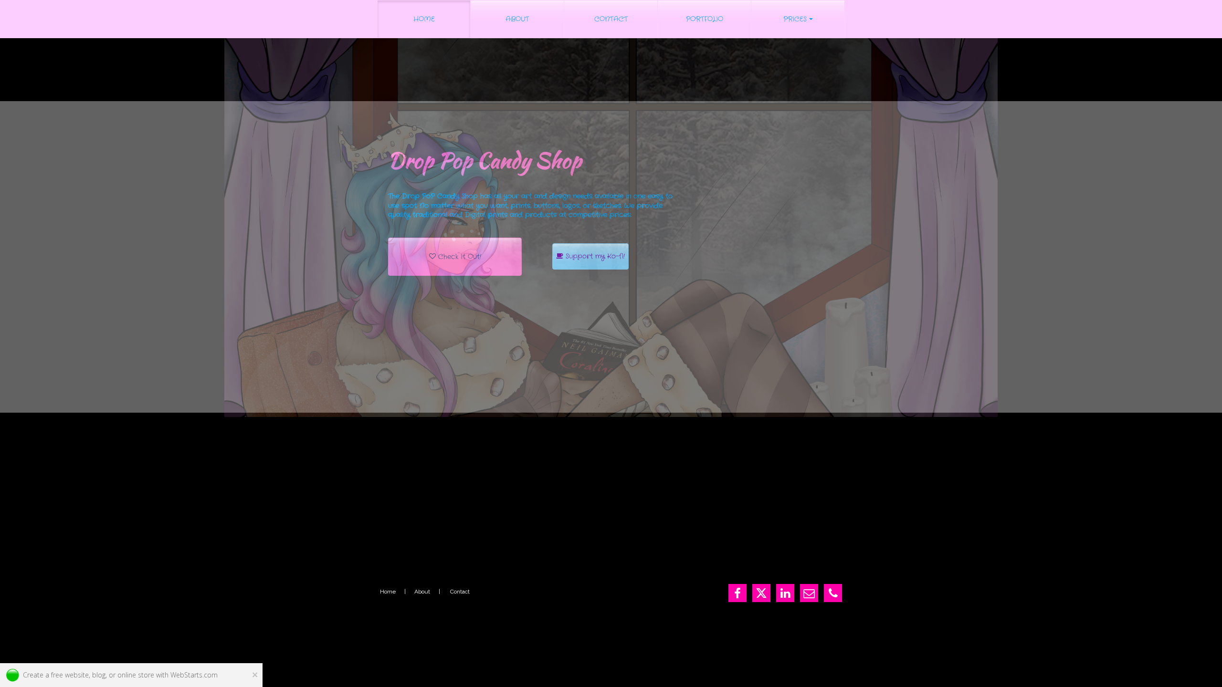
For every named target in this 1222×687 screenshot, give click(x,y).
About (422, 591)
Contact (460, 591)
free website (70, 674)
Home (388, 591)
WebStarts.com (194, 674)
